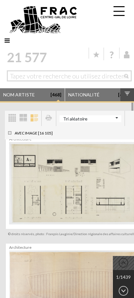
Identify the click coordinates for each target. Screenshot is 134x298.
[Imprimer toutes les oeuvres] (49, 118)
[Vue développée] (34, 118)
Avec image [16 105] (34, 133)
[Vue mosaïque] (12, 118)
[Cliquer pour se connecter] (127, 55)
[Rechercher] (128, 75)
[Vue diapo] (23, 118)
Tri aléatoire (75, 118)
